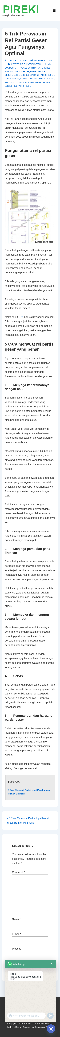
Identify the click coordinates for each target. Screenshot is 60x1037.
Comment (18, 872)
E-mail (15, 934)
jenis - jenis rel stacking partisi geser (33, 75)
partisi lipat (26, 79)
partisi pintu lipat (32, 82)
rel (22, 317)
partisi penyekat (13, 82)
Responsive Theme (43, 1027)
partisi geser (12, 79)
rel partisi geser (31, 64)
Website (16, 948)
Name (15, 919)
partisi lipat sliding (44, 79)
